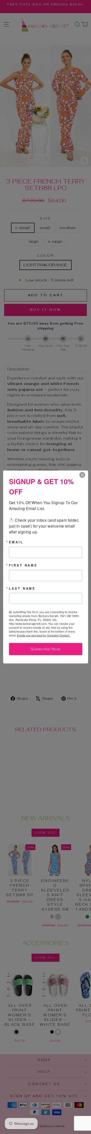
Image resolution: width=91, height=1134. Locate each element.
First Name (23, 565)
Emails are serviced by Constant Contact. (43, 635)
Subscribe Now (45, 649)
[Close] (84, 475)
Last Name (22, 588)
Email (16, 542)
